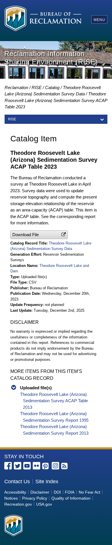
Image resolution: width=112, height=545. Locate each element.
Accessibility (15, 492)
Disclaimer (39, 492)
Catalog (52, 87)
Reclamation (16, 87)
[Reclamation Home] (43, 19)
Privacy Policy (34, 498)
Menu (99, 20)
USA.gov (44, 504)
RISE (37, 87)
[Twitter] (17, 465)
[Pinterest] (46, 466)
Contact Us (17, 481)
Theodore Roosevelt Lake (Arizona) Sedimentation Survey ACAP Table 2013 (54, 401)
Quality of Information (70, 498)
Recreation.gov (18, 504)
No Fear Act (89, 492)
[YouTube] (27, 465)
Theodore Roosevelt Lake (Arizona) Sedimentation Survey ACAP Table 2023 (56, 100)
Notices (11, 498)
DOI (57, 492)
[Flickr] (36, 465)
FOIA (69, 492)
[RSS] (65, 466)
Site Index (46, 481)
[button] (39, 234)
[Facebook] (8, 465)
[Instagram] (55, 465)
